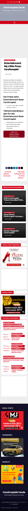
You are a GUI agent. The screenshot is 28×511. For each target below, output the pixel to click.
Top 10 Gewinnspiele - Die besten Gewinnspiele (14, 326)
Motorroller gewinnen (9, 356)
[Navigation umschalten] (14, 22)
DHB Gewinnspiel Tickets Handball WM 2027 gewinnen (13, 200)
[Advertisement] (14, 39)
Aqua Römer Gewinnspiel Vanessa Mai (13, 216)
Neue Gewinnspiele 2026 (10, 60)
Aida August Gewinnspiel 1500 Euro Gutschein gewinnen (13, 328)
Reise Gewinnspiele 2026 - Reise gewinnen (12, 324)
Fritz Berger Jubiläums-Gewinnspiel (7, 174)
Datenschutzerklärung (6, 507)
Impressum (15, 507)
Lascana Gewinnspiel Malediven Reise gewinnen (17, 352)
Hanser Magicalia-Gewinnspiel (11, 232)
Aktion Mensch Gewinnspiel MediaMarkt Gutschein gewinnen (17, 340)
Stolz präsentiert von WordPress (9, 502)
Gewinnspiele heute (14, 7)
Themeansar (15, 504)
